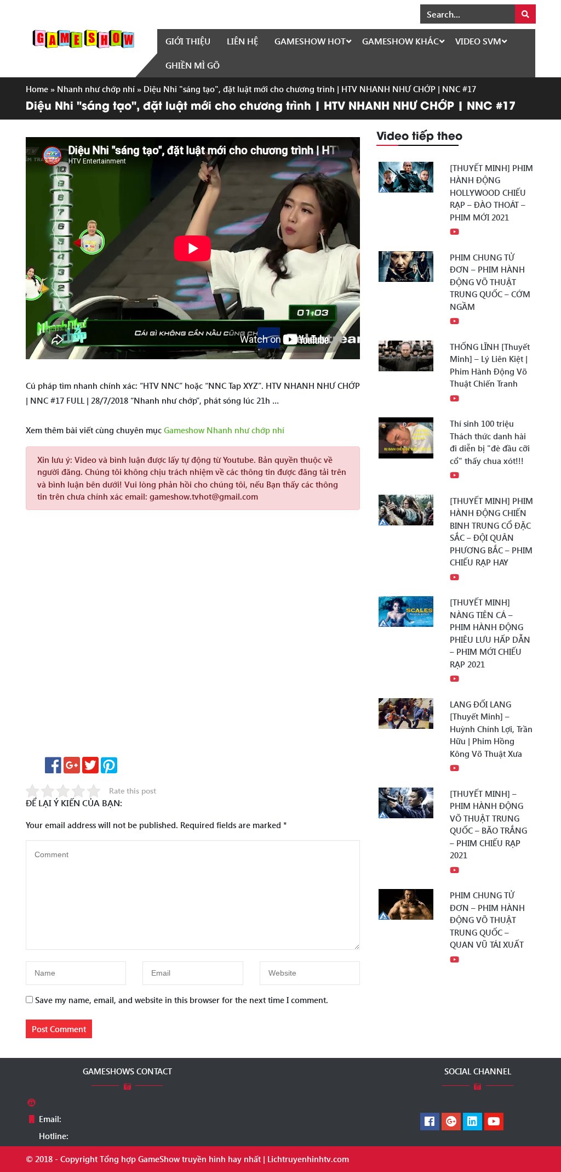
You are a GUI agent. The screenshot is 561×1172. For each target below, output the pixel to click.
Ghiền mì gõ (192, 65)
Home (37, 88)
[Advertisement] (193, 637)
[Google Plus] (451, 1122)
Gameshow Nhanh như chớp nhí (224, 429)
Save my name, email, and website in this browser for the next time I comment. (181, 999)
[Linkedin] (472, 1122)
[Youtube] (493, 1122)
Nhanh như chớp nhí (96, 88)
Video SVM (478, 41)
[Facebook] (429, 1122)
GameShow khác (400, 41)
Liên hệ (242, 41)
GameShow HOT (310, 41)
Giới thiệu (187, 41)
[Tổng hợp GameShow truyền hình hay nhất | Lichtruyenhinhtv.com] (83, 37)
